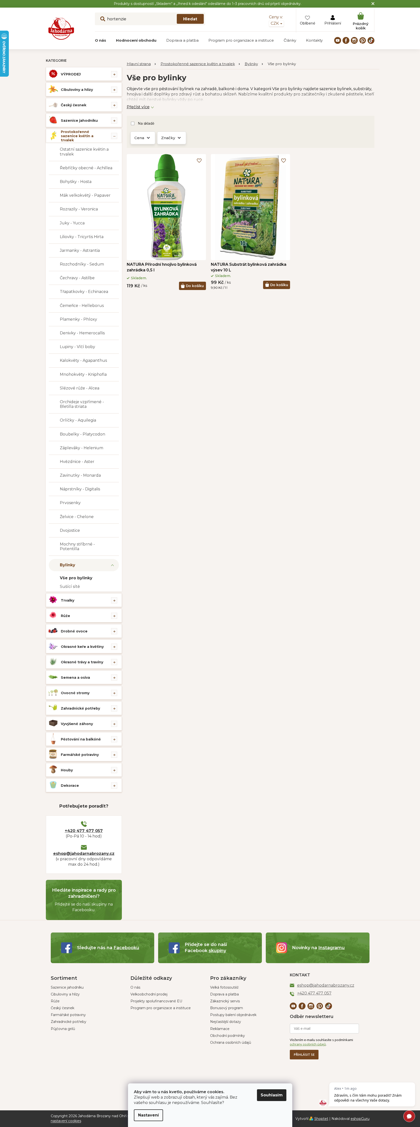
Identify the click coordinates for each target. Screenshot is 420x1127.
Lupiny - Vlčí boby (77, 346)
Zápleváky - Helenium (81, 448)
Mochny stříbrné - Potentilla (77, 546)
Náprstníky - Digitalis (80, 489)
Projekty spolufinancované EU (156, 1001)
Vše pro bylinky (76, 578)
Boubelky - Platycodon (82, 434)
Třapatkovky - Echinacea (84, 291)
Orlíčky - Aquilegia (78, 420)
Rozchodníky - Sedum (82, 264)
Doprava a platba (224, 994)
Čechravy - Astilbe (77, 278)
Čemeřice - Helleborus (82, 305)
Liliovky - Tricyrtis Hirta (81, 236)
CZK (275, 23)
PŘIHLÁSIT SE (304, 1054)
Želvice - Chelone (77, 516)
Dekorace (70, 785)
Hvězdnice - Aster (77, 461)
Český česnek (73, 105)
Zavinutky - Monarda (80, 475)
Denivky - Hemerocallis (82, 333)
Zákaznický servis (225, 1001)
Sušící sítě (70, 586)
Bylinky (67, 565)
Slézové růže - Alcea (79, 388)
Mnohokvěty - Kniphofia (83, 374)
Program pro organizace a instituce (160, 1008)
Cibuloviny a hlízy (77, 89)
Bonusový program (226, 1008)
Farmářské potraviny (80, 754)
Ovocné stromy (75, 693)
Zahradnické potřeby (80, 708)
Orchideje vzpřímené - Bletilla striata (82, 404)
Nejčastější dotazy (225, 1021)
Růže (65, 616)
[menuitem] (100, 40)
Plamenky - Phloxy (78, 319)
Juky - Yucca (72, 223)
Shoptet (321, 1118)
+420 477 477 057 (84, 830)
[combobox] (150, 18)
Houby (67, 770)
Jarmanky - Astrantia (80, 250)
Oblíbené (307, 23)
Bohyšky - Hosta (75, 181)
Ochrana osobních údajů (230, 1042)
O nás (135, 987)
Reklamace (219, 1029)
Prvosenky (70, 502)
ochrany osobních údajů (308, 1044)
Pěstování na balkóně (81, 739)
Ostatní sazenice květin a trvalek (84, 151)
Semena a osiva (75, 677)
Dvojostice (70, 530)
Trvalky (67, 600)
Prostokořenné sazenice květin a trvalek (77, 136)
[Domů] (141, 64)
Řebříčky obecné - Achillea (86, 168)
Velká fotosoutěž (224, 987)
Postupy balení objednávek (233, 1015)
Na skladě (146, 123)
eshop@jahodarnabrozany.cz (84, 853)
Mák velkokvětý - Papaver (85, 195)
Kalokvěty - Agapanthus (83, 360)
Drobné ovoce (74, 631)
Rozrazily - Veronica (79, 209)
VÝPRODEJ (71, 74)
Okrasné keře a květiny (82, 646)
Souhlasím (272, 1095)
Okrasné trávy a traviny (82, 662)
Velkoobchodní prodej (148, 994)
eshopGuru (360, 1118)
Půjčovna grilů (63, 1029)
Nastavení (148, 1115)
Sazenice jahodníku (79, 120)
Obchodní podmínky (227, 1035)
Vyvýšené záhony (77, 724)
